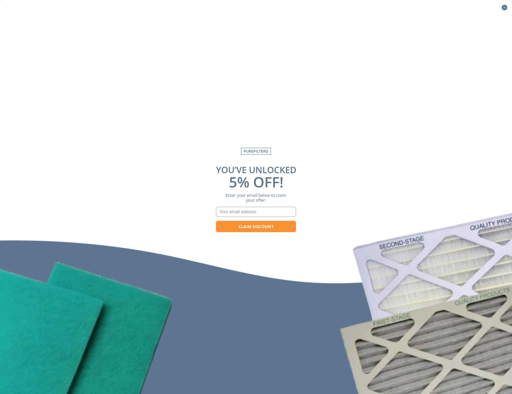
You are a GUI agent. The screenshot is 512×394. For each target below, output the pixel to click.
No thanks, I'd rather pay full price (256, 239)
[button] (256, 226)
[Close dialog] (504, 7)
